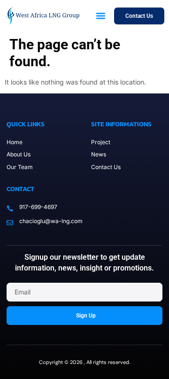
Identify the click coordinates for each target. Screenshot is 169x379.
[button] (100, 15)
